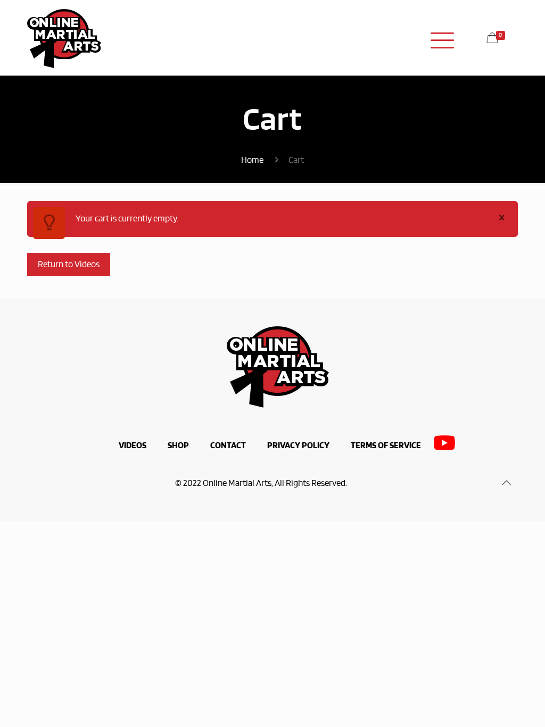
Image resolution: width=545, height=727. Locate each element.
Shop (178, 445)
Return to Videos (69, 264)
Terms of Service (386, 445)
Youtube (444, 446)
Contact (228, 445)
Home (252, 160)
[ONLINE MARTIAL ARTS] (64, 37)
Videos (132, 445)
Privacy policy (298, 445)
